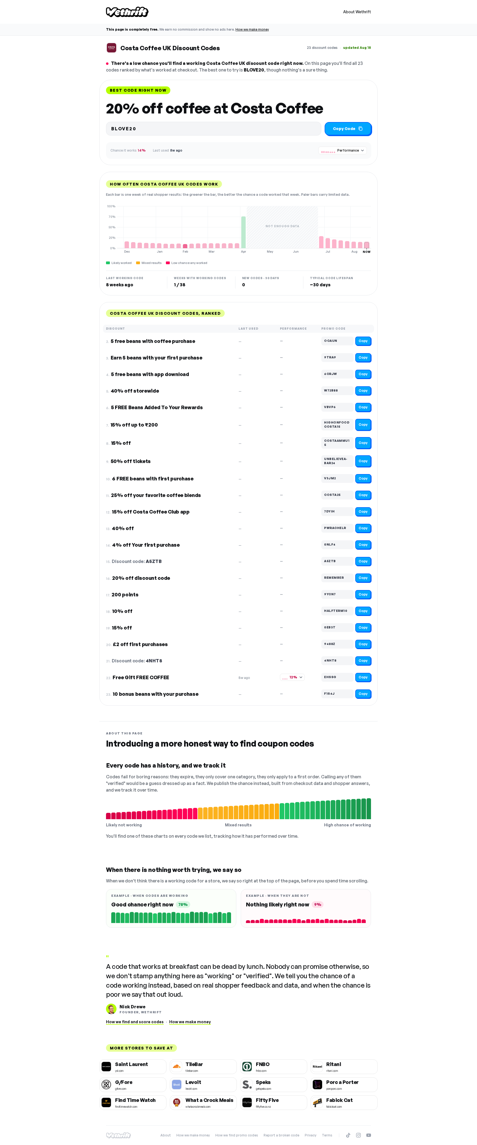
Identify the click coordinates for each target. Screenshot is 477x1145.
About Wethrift (357, 11)
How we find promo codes (236, 1135)
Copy (363, 341)
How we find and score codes (135, 1021)
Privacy (310, 1135)
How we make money (252, 29)
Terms (327, 1135)
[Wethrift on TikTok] (348, 1135)
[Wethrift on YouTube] (368, 1135)
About (165, 1135)
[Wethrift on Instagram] (358, 1135)
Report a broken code (281, 1135)
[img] (238, 229)
